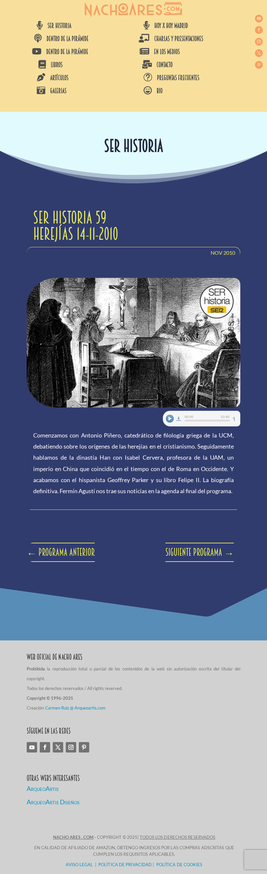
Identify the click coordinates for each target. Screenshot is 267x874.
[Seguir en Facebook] (259, 30)
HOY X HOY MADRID (171, 26)
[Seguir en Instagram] (259, 42)
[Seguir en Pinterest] (259, 65)
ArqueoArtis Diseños (53, 802)
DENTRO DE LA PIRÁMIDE (68, 39)
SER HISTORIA (59, 26)
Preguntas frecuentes (178, 78)
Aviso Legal (79, 864)
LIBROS (57, 65)
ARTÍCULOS (59, 78)
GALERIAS (58, 91)
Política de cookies (179, 864)
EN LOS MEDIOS (167, 52)
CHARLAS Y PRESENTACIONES (178, 39)
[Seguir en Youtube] (259, 18)
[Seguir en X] (259, 53)
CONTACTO (165, 65)
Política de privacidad (125, 864)
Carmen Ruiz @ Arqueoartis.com (75, 707)
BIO (159, 91)
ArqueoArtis (43, 788)
